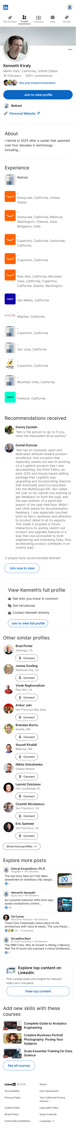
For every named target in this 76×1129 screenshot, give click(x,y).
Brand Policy (12, 1114)
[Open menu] (70, 49)
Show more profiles (19, 846)
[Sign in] (70, 7)
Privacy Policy (13, 1097)
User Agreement (49, 1090)
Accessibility (12, 1090)
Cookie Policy (12, 1107)
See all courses (19, 1065)
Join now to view (21, 568)
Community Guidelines (17, 1120)
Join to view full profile (28, 623)
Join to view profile (38, 95)
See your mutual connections (37, 82)
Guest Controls (48, 1114)
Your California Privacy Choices (52, 1099)
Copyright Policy (49, 1107)
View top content (38, 991)
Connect (29, 658)
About (43, 1084)
